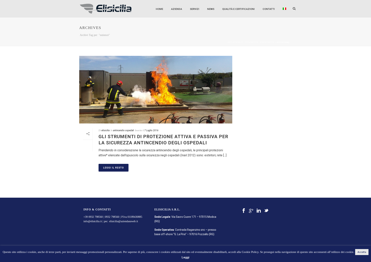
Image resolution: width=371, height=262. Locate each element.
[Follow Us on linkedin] (258, 210)
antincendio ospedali (123, 130)
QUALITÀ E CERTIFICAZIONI (238, 9)
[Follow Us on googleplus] (251, 210)
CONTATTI (269, 9)
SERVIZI (194, 9)
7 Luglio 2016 (151, 130)
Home (159, 9)
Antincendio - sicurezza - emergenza (251, 42)
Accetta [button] (361, 252)
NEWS (210, 9)
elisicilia (105, 130)
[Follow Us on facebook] (243, 210)
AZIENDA (176, 9)
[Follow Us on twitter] (266, 210)
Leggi (185, 257)
